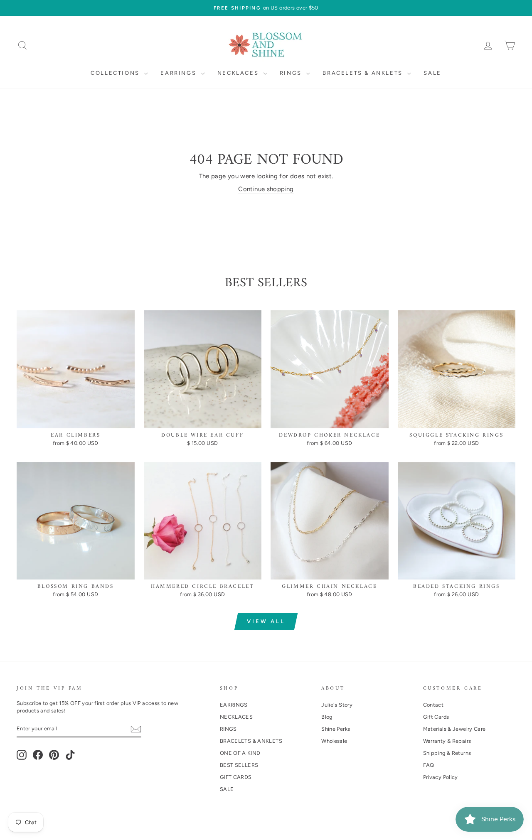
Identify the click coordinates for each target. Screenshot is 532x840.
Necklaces (239, 73)
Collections (116, 73)
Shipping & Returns (447, 753)
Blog (326, 717)
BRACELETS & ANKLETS (251, 741)
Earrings (179, 73)
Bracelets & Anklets (364, 73)
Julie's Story (336, 705)
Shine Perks (335, 729)
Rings (292, 73)
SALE (227, 789)
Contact (433, 705)
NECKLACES (236, 717)
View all (266, 621)
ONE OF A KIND (240, 753)
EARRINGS (234, 705)
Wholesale (334, 741)
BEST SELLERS (239, 765)
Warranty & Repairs (447, 741)
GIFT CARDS (236, 777)
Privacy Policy (440, 777)
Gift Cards (436, 717)
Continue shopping (265, 189)
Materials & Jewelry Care (454, 729)
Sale (432, 73)
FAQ (428, 765)
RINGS (228, 729)
